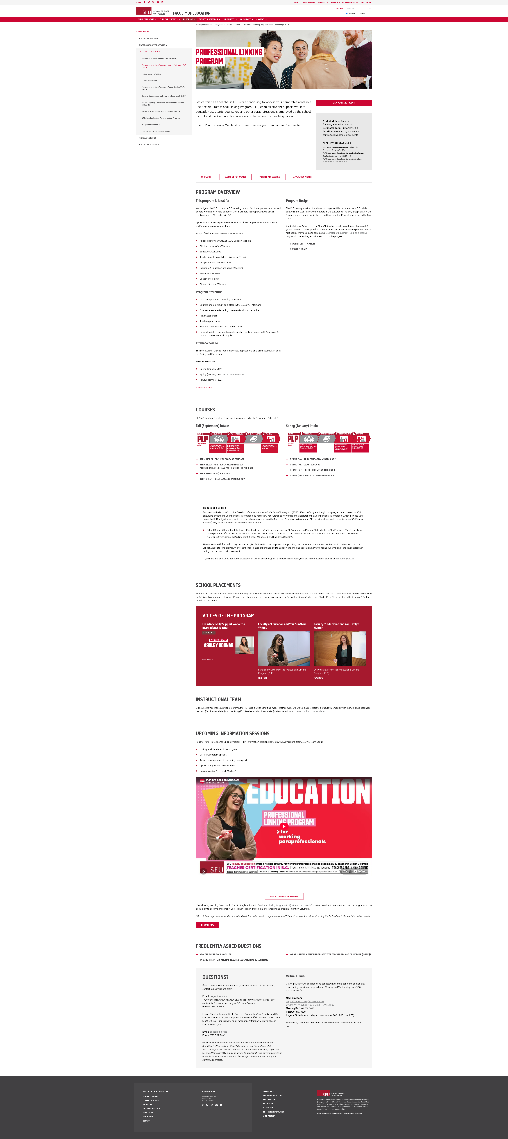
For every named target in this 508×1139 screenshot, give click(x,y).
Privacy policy (337, 1114)
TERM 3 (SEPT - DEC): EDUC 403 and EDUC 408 (312, 470)
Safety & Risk (269, 1091)
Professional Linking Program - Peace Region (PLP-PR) (163, 88)
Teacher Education (233, 25)
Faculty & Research (208, 19)
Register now (207, 925)
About (297, 2)
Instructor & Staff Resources (344, 2)
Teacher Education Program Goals (156, 131)
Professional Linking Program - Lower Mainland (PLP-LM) (164, 66)
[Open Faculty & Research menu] (219, 19)
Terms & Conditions (324, 1114)
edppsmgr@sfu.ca (344, 558)
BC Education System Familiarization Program (161, 118)
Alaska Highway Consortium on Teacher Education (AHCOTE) (163, 104)
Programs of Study (148, 38)
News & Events (309, 2)
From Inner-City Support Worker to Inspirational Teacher (223, 625)
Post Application (150, 80)
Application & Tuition (152, 74)
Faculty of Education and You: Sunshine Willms (282, 625)
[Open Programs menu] (195, 19)
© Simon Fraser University (353, 1114)
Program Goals (298, 249)
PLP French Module (234, 374)
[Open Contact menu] (266, 19)
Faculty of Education (192, 13)
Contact (260, 19)
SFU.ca (362, 13)
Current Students (169, 19)
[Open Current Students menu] (179, 19)
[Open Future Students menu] (156, 19)
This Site (351, 13)
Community (245, 19)
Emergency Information (273, 1112)
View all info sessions (270, 177)
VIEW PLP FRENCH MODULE (344, 103)
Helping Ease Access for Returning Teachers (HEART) (164, 96)
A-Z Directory (269, 1116)
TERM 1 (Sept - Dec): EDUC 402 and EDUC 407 (222, 459)
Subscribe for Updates (235, 177)
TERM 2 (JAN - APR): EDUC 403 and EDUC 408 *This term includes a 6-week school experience (226, 466)
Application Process (302, 177)
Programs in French (150, 125)
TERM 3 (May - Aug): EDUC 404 (215, 473)
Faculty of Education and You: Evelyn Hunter (336, 625)
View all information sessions (284, 896)
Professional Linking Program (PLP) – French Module (281, 905)
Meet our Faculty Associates (310, 711)
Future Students (146, 19)
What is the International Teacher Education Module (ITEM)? (234, 959)
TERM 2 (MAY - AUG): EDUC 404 (305, 464)
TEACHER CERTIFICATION (302, 243)
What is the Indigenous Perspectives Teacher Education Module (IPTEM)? (330, 954)
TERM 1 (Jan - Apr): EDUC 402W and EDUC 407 (312, 459)
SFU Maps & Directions (272, 1095)
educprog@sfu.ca (218, 1031)
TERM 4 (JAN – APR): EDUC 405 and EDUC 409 (312, 475)
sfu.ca (138, 2)
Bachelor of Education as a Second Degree (159, 111)
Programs (188, 19)
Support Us (323, 2)
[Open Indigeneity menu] (236, 19)
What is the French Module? (216, 954)
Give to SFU (268, 1108)
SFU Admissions (269, 1099)
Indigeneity (228, 19)
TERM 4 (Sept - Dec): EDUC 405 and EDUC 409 (222, 478)
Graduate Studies (147, 138)
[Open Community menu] (252, 19)
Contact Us (206, 177)
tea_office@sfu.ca (218, 996)
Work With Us (366, 2)
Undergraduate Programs (152, 45)
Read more (206, 659)
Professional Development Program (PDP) (159, 58)
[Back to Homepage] (153, 11)
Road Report (268, 1104)
